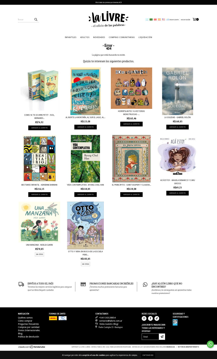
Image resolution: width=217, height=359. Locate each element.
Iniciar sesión (185, 20)
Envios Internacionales (29, 330)
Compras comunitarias (122, 37)
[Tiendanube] (32, 348)
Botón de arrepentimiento (188, 347)
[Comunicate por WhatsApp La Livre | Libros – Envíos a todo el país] (210, 344)
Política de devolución (28, 336)
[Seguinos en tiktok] (156, 318)
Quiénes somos (25, 317)
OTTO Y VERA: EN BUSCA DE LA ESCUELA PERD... (85, 253)
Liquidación (145, 37)
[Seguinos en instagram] (144, 318)
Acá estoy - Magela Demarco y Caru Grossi (177, 182)
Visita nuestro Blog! (108, 324)
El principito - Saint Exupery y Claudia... (131, 185)
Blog (20, 333)
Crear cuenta (174, 20)
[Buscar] (36, 19)
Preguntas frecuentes (28, 324)
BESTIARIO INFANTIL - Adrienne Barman (39, 185)
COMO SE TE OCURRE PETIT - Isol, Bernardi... (39, 116)
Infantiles (71, 37)
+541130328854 (107, 317)
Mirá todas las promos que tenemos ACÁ (108, 2)
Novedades (99, 37)
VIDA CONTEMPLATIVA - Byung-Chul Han (85, 185)
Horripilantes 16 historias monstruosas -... (131, 112)
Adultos (85, 37)
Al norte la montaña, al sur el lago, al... (85, 117)
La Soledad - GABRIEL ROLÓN (177, 117)
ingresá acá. (170, 347)
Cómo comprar (25, 321)
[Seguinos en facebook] (150, 318)
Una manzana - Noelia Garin (39, 245)
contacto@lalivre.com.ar (110, 321)
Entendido (148, 355)
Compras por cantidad (28, 327)
